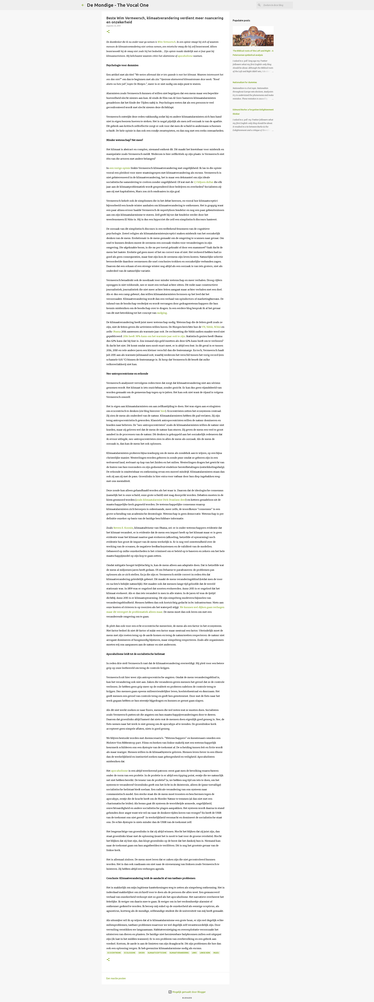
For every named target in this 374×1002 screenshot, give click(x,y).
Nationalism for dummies (245, 82)
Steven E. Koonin (123, 527)
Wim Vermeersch (167, 41)
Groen (141, 953)
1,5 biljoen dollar (203, 182)
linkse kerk (205, 953)
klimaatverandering (179, 953)
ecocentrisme (114, 953)
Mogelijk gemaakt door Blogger (189, 992)
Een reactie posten (116, 978)
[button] (108, 32)
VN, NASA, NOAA (211, 326)
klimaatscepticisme (157, 953)
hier (163, 411)
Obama (117, 331)
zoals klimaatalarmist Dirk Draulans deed (161, 499)
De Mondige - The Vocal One (118, 5)
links (194, 953)
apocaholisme (185, 55)
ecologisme (129, 953)
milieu (216, 953)
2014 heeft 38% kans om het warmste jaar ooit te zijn (154, 336)
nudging (162, 312)
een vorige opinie (119, 168)
